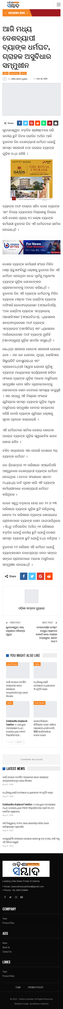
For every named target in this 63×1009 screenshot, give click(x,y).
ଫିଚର (23, 73)
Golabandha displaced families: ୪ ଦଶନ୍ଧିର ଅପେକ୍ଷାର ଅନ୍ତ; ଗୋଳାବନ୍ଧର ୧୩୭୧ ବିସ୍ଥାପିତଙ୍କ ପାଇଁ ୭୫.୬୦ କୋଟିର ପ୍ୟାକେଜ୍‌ (29, 807)
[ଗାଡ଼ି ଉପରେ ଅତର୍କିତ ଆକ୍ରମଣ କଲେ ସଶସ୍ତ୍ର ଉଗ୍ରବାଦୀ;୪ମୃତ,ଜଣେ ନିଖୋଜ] (18, 670)
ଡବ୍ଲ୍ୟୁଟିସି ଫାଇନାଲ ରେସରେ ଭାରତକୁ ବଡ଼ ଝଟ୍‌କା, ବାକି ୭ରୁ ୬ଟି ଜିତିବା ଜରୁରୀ (31, 840)
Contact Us (7, 951)
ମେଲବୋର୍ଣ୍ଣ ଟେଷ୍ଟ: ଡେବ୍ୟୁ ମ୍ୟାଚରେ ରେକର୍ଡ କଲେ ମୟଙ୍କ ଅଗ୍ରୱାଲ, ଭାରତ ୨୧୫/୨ (46, 634)
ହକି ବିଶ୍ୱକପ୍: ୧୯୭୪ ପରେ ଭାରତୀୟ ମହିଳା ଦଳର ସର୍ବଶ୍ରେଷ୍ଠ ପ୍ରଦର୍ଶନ (26, 824)
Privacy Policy (8, 922)
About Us (6, 947)
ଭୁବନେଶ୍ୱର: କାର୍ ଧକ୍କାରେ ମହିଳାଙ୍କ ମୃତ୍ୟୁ (15, 630)
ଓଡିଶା (6, 73)
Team (5, 918)
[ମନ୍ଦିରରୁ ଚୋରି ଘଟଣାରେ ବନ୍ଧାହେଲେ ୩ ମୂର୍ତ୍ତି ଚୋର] (45, 670)
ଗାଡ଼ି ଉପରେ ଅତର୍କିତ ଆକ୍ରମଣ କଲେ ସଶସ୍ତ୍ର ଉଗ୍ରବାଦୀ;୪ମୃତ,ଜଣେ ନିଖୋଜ (25, 778)
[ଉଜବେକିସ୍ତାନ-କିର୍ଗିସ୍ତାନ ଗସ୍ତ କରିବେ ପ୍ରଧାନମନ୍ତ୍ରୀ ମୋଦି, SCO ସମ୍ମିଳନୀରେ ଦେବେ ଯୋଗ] (45, 709)
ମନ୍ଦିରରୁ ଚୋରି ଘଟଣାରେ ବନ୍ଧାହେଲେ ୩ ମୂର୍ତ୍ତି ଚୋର (28, 792)
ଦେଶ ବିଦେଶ (14, 73)
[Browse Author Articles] (31, 596)
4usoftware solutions (39, 1004)
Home (5, 943)
